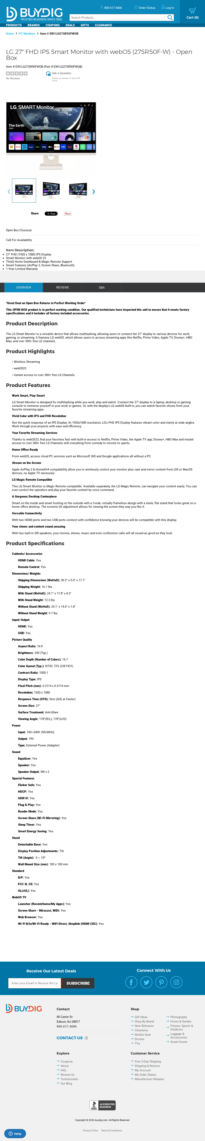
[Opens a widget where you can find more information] (15, 1134)
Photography (178, 1017)
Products (14, 25)
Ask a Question (61, 73)
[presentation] (9, 191)
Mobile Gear (143, 1034)
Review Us (67, 1075)
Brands (34, 25)
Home (10, 33)
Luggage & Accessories (178, 1035)
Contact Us (70, 1037)
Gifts (85, 25)
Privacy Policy (90, 1130)
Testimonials (69, 1079)
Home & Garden (180, 1021)
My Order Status (145, 1075)
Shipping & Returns (147, 1066)
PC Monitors (27, 33)
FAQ (63, 1070)
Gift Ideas (141, 1017)
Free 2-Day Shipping (148, 1061)
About (65, 1066)
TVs (137, 1043)
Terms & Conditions (111, 1130)
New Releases (144, 1026)
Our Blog (66, 1083)
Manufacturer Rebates (149, 1079)
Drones (139, 1039)
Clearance (103, 25)
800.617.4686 (67, 1026)
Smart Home (178, 1042)
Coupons (53, 25)
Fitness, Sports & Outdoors (181, 1027)
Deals (70, 25)
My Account (143, 1070)
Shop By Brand (144, 1021)
